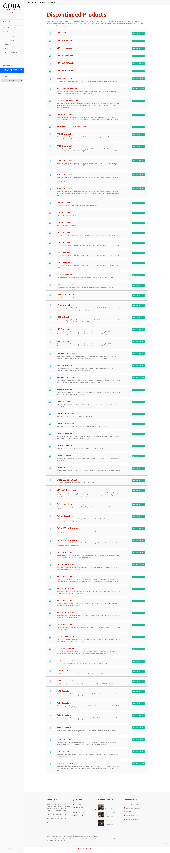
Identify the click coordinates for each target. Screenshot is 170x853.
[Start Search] (21, 80)
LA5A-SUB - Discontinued (66, 446)
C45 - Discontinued (64, 253)
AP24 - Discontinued (64, 188)
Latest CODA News (9, 57)
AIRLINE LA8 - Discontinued (67, 88)
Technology (7, 44)
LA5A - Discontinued (64, 434)
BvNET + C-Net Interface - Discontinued (71, 126)
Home (28, 2)
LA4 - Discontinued (64, 401)
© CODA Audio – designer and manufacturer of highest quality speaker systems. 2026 (72, 836)
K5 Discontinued (63, 317)
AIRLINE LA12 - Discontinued (67, 100)
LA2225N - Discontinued (65, 456)
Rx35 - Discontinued (64, 703)
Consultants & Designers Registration (12, 70)
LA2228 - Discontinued (65, 468)
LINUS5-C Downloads (65, 40)
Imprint (126, 838)
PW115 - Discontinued (65, 576)
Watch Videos (130, 811)
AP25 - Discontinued (64, 114)
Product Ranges (9, 40)
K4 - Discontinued (63, 305)
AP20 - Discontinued (64, 174)
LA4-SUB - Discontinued (65, 413)
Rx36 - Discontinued (64, 715)
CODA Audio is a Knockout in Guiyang (112, 822)
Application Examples (11, 52)
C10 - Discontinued (64, 233)
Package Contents (138, 33)
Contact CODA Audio (78, 812)
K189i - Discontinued (64, 365)
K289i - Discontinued (64, 389)
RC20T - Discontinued (65, 661)
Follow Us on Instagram (133, 808)
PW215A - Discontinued (65, 637)
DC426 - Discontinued (65, 285)
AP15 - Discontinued (64, 160)
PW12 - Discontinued (64, 504)
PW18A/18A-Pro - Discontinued (68, 540)
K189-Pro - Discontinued (66, 353)
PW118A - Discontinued (65, 612)
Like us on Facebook (132, 804)
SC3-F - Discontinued (64, 739)
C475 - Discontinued (64, 263)
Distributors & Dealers (78, 815)
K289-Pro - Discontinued (66, 377)
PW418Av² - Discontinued (66, 649)
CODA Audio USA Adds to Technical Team (111, 806)
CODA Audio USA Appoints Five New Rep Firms (112, 814)
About (5, 61)
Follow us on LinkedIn (132, 819)
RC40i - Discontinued (64, 671)
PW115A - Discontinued (65, 588)
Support (6, 48)
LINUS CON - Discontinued (66, 490)
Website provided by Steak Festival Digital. (56, 840)
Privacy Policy (121, 838)
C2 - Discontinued (63, 202)
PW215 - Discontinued (65, 625)
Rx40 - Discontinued (64, 727)
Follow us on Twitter (132, 815)
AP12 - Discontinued (64, 146)
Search (5, 77)
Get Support (76, 818)
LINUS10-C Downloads (65, 55)
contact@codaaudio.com (111, 838)
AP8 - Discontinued (64, 134)
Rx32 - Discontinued (64, 691)
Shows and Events (77, 810)
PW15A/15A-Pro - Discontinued (68, 528)
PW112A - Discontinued (65, 564)
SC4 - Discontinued (64, 751)
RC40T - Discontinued (65, 681)
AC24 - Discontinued (64, 78)
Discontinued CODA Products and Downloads (43, 2)
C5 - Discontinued (63, 222)
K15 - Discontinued (64, 341)
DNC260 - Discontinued (65, 295)
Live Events (7, 32)
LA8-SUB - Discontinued (65, 424)
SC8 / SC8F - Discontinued (66, 763)
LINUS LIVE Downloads (65, 33)
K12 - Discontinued (64, 329)
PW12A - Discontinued (65, 516)
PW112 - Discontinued (65, 552)
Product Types (8, 36)
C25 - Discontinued (64, 243)
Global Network (9, 65)
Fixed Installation (10, 27)
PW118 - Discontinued (65, 600)
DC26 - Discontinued (64, 275)
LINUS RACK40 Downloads (66, 71)
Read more (50, 823)
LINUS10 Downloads (64, 48)
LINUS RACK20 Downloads (66, 63)
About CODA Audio (78, 804)
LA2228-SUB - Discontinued (67, 480)
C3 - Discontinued (63, 212)
